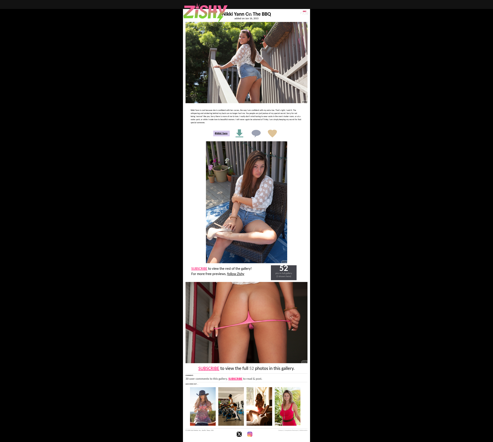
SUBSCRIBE (199, 269)
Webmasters (303, 430)
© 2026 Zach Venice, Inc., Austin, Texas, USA (200, 430)
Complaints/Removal (291, 430)
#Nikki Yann (221, 133)
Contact (280, 430)
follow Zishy (235, 274)
